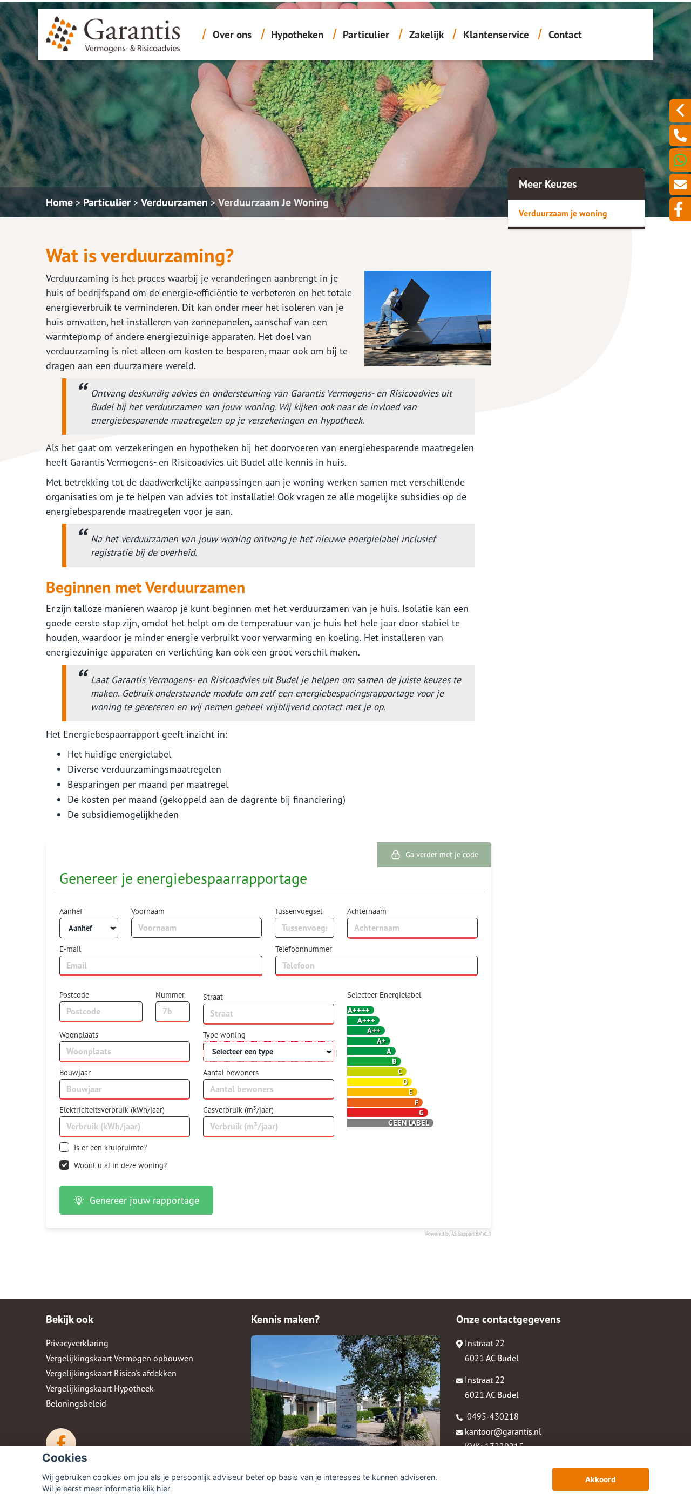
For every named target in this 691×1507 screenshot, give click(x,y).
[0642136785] (680, 160)
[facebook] (680, 209)
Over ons (232, 34)
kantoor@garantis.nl (503, 1431)
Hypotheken (297, 34)
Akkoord (600, 1479)
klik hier (156, 1488)
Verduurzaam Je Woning (273, 202)
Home (59, 202)
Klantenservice (496, 34)
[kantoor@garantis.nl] (680, 184)
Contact (565, 34)
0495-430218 (492, 1416)
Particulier (366, 34)
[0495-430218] (680, 135)
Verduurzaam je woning (563, 213)
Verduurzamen (174, 202)
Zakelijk (426, 34)
